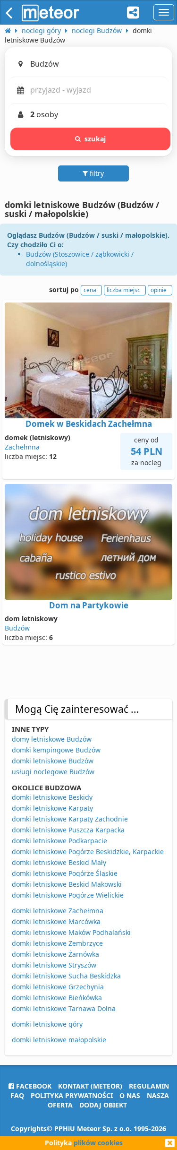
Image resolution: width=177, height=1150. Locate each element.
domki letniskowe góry (47, 1024)
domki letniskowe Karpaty (52, 808)
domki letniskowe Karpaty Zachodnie (70, 818)
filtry (96, 173)
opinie (159, 290)
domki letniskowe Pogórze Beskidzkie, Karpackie (88, 851)
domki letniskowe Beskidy (52, 797)
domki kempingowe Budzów (56, 749)
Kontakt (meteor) (90, 1085)
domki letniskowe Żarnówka (55, 954)
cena (90, 290)
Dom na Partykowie (88, 605)
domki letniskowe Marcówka (56, 921)
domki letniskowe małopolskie (59, 1039)
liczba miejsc (123, 290)
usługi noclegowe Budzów (53, 771)
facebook (32, 1085)
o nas (129, 1095)
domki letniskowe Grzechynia (58, 986)
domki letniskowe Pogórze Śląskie (65, 873)
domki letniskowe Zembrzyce (57, 943)
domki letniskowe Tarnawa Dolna (64, 1008)
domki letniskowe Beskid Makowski (67, 884)
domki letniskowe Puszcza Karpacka (68, 829)
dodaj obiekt (103, 1104)
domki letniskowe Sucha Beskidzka (66, 975)
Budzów (17, 627)
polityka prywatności (72, 1095)
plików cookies (98, 1142)
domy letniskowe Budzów (52, 739)
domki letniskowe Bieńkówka (57, 997)
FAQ (17, 1095)
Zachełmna (22, 446)
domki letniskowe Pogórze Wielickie (68, 895)
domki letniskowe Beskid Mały (59, 862)
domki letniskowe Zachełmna (57, 910)
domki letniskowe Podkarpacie (59, 840)
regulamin (149, 1085)
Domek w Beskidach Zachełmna (88, 423)
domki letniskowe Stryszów (54, 964)
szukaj (95, 138)
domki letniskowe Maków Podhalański (71, 932)
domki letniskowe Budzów (52, 760)
